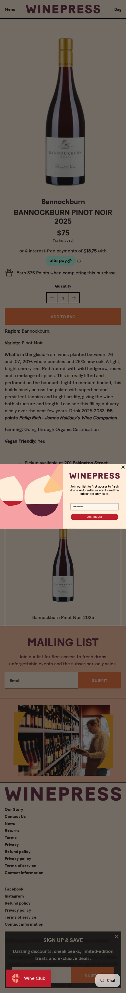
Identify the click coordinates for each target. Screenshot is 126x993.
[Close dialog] (123, 467)
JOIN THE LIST (94, 517)
